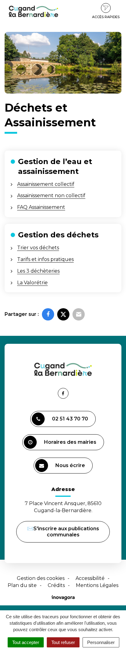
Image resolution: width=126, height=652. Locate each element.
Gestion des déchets (58, 234)
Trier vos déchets (38, 248)
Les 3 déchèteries (38, 271)
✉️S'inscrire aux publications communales (63, 532)
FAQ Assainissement (41, 207)
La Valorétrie (32, 283)
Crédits (56, 585)
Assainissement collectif (45, 184)
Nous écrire (71, 468)
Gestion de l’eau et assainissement (55, 166)
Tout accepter (25, 642)
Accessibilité (90, 578)
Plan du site (22, 585)
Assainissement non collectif (51, 195)
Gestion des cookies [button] (41, 578)
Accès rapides (106, 17)
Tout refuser (63, 642)
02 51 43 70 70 (70, 419)
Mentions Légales (97, 585)
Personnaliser (101, 642)
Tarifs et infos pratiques (45, 259)
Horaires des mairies (70, 442)
